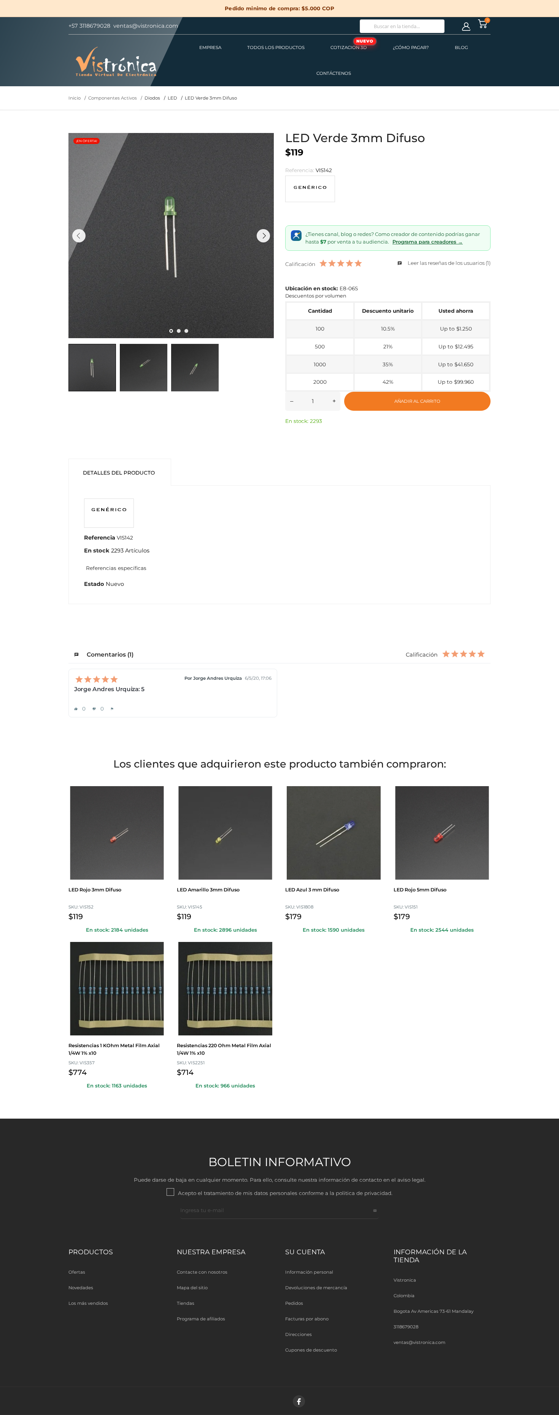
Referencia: (299, 170)
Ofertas (76, 1272)
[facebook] (299, 1401)
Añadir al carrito (417, 401)
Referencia (99, 537)
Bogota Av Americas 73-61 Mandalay (433, 1311)
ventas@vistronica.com (419, 1342)
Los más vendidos (88, 1303)
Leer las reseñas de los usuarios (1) (449, 263)
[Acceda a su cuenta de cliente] (466, 26)
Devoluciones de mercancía (316, 1287)
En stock (97, 550)
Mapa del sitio (192, 1287)
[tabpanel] (171, 235)
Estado (94, 584)
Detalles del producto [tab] (119, 473)
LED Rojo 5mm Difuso (420, 890)
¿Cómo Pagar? (411, 47)
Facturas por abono (307, 1319)
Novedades (80, 1287)
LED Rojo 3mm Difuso (94, 890)
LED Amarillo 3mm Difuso (208, 890)
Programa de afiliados (201, 1319)
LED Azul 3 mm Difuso (312, 890)
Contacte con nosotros (202, 1272)
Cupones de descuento (311, 1350)
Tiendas (185, 1303)
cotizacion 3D (351, 44)
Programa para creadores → (427, 242)
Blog (461, 47)
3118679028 (406, 1327)
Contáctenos (333, 73)
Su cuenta (305, 1252)
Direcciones (298, 1334)
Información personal (309, 1272)
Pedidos (294, 1303)
